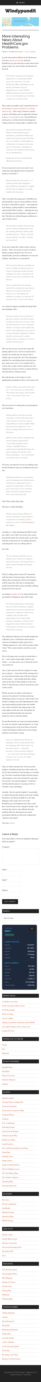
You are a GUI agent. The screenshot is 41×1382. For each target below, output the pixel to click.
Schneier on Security (9, 1243)
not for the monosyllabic (10, 1346)
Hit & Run (5, 1071)
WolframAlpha (7, 1299)
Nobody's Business (9, 1080)
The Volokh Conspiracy (10, 1177)
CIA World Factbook (9, 1269)
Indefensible (6, 1334)
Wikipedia (5, 1294)
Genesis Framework (16, 1375)
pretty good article (16, 60)
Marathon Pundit (8, 1212)
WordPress (27, 1375)
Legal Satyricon (7, 1144)
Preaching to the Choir (10, 1354)
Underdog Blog (7, 1181)
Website (5, 890)
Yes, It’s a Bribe (7, 1018)
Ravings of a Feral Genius (11, 1359)
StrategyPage (7, 1290)
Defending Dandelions (10, 1329)
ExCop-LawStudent (9, 1204)
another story (16, 594)
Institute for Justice (9, 1282)
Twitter (4, 1045)
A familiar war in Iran (10, 1001)
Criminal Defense (8, 1115)
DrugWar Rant (7, 1067)
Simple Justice (7, 1160)
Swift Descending (8, 1010)
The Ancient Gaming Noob (11, 1247)
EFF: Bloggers (7, 1278)
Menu (22, 3)
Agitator (5, 1317)
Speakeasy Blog (8, 1216)
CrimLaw (5, 1119)
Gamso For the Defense (10, 1131)
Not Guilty (6, 1350)
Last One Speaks (8, 1338)
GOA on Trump (7, 1014)
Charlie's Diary (7, 1235)
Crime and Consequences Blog (13, 1110)
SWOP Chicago (7, 1220)
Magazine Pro (30, 1372)
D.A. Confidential (8, 1123)
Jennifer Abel (7, 1286)
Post (3, 1049)
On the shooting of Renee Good (13, 1006)
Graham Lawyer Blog (9, 1135)
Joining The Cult (8, 1031)
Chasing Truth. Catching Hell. (12, 1102)
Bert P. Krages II (8, 1321)
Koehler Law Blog (8, 1140)
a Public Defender (8, 1313)
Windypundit (20, 11)
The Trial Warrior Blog (10, 1173)
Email (5, 880)
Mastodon (5, 1053)
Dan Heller (6, 1325)
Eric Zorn (5, 1200)
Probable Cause (7, 1156)
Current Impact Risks (9, 1274)
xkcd (4, 1255)
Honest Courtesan (8, 1075)
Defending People (8, 1127)
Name (5, 869)
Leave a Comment (30, 52)
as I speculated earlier (16, 117)
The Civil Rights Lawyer (11, 1169)
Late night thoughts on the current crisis (16, 1026)
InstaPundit (6, 1208)
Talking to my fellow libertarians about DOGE (18, 1022)
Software (12, 823)
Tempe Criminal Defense (11, 1165)
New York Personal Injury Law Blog (15, 1148)
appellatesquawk (8, 1098)
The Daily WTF (7, 1251)
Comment (6, 847)
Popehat (5, 1084)
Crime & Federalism (9, 1106)
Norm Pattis (6, 1152)
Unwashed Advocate (9, 1185)
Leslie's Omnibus (8, 1342)
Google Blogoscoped (9, 1239)
